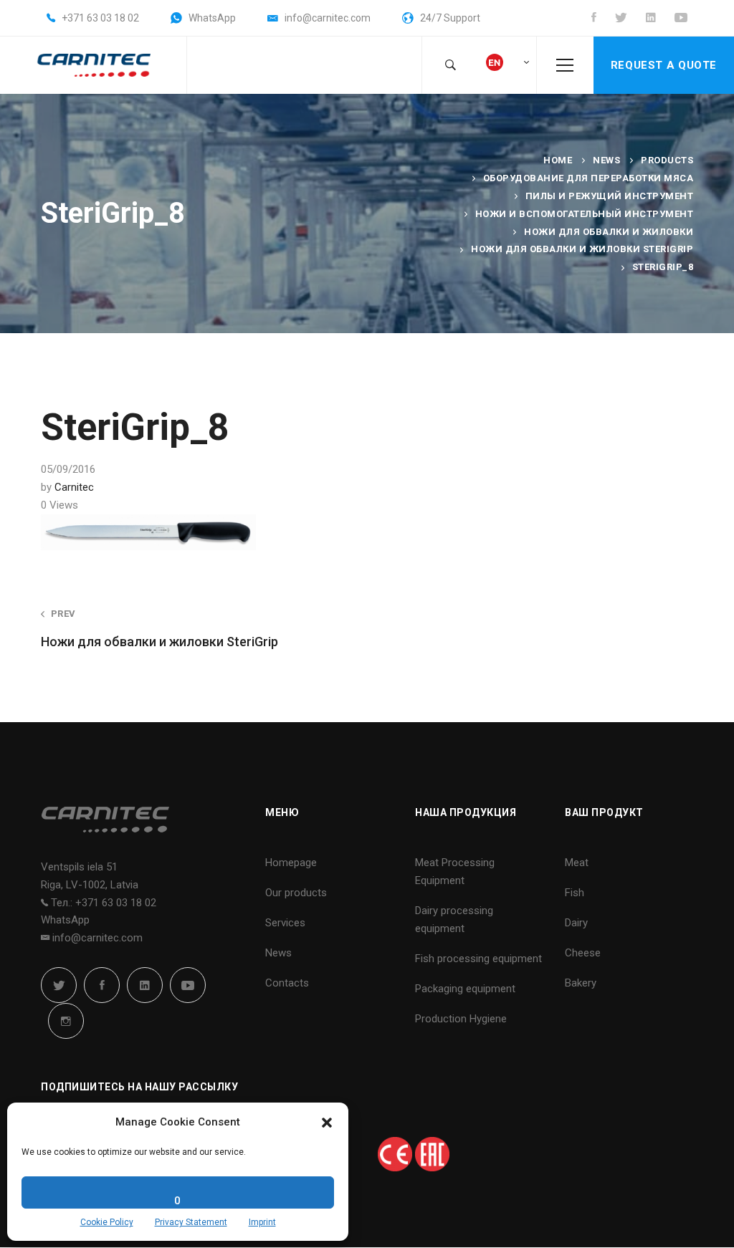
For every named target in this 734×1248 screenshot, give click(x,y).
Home (557, 160)
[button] (327, 1122)
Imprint (262, 1222)
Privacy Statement (191, 1222)
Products (667, 160)
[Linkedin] (145, 985)
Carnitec (74, 487)
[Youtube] (188, 985)
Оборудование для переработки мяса (588, 178)
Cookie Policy (106, 1222)
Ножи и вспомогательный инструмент (584, 213)
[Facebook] (102, 985)
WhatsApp (65, 919)
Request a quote (664, 65)
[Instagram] (66, 1021)
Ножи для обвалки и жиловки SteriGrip (582, 249)
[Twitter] (59, 985)
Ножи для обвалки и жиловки (608, 231)
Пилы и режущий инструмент (609, 196)
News (606, 160)
